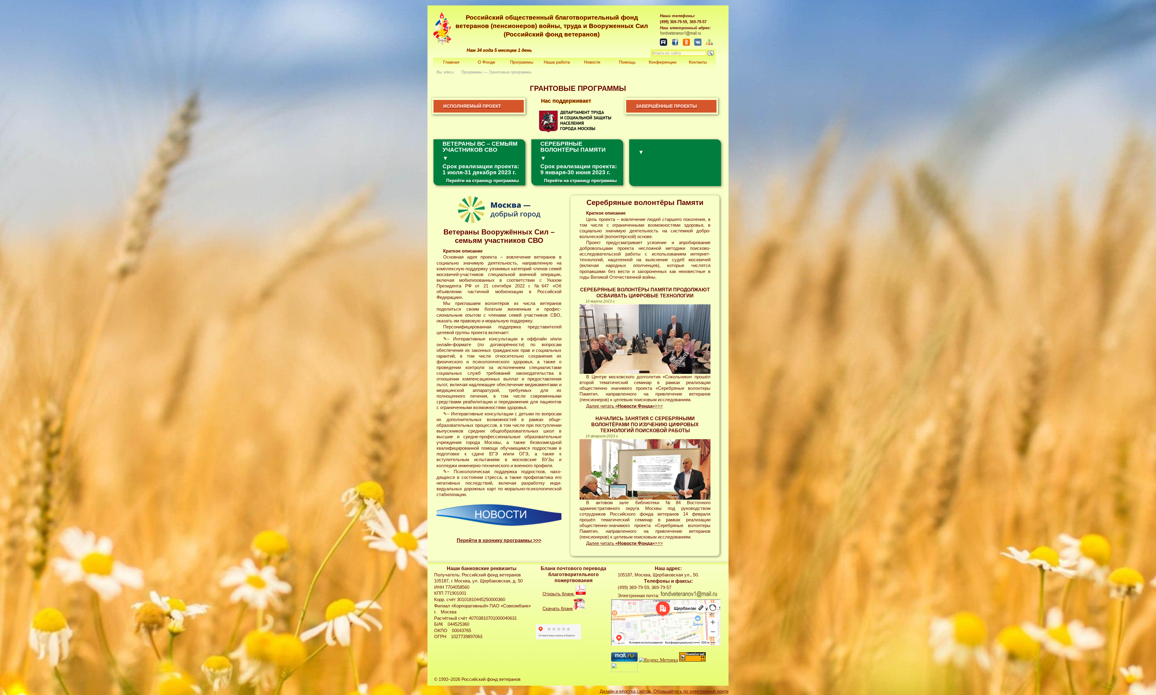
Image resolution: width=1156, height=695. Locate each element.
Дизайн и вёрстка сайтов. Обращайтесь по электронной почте (664, 691)
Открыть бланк (558, 593)
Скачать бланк (557, 608)
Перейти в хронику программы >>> (499, 540)
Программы (521, 62)
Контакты (698, 62)
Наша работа (557, 62)
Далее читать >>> (624, 406)
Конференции (662, 62)
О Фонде (486, 62)
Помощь (627, 62)
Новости (592, 62)
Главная (451, 62)
